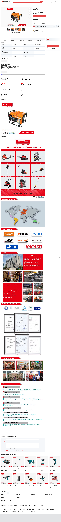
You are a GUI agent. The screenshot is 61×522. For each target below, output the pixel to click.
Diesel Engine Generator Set (21, 509)
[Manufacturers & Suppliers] (5, 2)
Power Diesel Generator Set (40, 509)
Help (45, 4)
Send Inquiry (39, 16)
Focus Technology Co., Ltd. (25, 518)
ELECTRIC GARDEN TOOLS (48, 494)
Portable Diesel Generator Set (24, 511)
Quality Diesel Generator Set (15, 511)
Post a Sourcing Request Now (24, 450)
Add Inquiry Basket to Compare (16, 32)
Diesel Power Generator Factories (31, 509)
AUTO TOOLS (32, 496)
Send (7, 450)
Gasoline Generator (10, 505)
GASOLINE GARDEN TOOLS (19, 496)
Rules (59, 4)
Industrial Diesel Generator (32, 505)
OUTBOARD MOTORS (48, 496)
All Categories (3, 4)
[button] (42, 40)
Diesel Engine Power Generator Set (5, 511)
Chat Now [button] (54, 16)
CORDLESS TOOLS (32, 494)
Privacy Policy (42, 518)
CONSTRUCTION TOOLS (19, 497)
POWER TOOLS (18, 494)
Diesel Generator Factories (4, 509)
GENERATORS (2, 497)
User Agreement (35, 518)
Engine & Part (16, 505)
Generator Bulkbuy (32, 511)
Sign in (59, 2)
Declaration (39, 518)
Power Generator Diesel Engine (50, 509)
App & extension (50, 4)
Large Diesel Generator (40, 505)
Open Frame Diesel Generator (23, 505)
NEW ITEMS (2, 494)
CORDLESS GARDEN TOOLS (4, 496)
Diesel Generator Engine (13, 509)
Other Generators (3, 505)
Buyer (41, 4)
